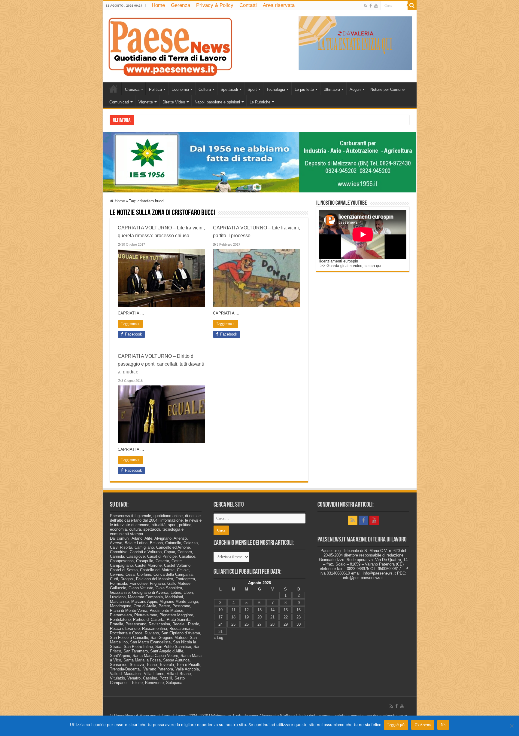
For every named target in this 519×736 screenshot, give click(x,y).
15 (286, 610)
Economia (180, 89)
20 (259, 617)
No (443, 725)
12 (246, 610)
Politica (155, 89)
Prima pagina (113, 88)
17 (220, 617)
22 (286, 617)
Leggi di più (396, 725)
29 (286, 624)
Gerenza (180, 5)
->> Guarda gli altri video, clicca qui (350, 265)
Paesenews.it (121, 516)
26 (246, 624)
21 (272, 617)
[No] (511, 726)
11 (233, 610)
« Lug (218, 637)
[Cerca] (412, 5)
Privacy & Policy (214, 5)
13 (259, 610)
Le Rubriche (260, 102)
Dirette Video (173, 102)
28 (272, 624)
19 (246, 617)
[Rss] (365, 5)
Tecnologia (275, 89)
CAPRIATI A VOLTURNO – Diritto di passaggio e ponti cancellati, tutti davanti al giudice (161, 364)
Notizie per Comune (387, 89)
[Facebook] (370, 5)
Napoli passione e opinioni (217, 102)
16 (298, 610)
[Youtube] (376, 5)
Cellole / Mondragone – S (157, 120)
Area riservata (279, 5)
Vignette (145, 102)
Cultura (205, 89)
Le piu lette (304, 89)
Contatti (248, 5)
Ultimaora (331, 89)
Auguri (355, 89)
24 (220, 624)
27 (259, 624)
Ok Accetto (423, 725)
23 (298, 617)
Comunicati (119, 102)
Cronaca (132, 89)
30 (298, 624)
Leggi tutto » (130, 324)
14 (272, 610)
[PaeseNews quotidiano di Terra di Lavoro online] (170, 45)
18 (233, 617)
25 (233, 624)
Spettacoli (229, 89)
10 (220, 610)
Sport (252, 89)
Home (158, 5)
